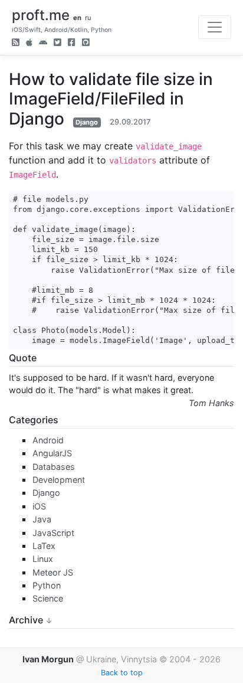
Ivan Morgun (48, 659)
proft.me (41, 15)
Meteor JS (52, 572)
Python (46, 585)
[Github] (86, 43)
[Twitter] (57, 43)
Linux (42, 559)
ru (88, 18)
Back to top (122, 672)
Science (47, 598)
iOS (39, 506)
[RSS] (15, 43)
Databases (53, 467)
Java (41, 519)
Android (48, 440)
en (77, 18)
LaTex (43, 546)
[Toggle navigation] (214, 27)
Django (86, 122)
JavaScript (53, 533)
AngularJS (52, 453)
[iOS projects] (29, 43)
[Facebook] (71, 43)
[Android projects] (43, 43)
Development (58, 480)
